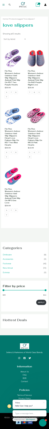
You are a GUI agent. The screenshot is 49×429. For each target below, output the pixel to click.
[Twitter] (30, 358)
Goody (42, 417)
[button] (10, 4)
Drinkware (7, 255)
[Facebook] (24, 358)
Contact (24, 381)
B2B (24, 378)
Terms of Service (24, 395)
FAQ (25, 375)
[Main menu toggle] (3, 4)
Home (5, 19)
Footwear (7, 263)
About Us (24, 372)
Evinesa (6, 272)
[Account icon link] (45, 5)
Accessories (8, 259)
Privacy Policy (24, 398)
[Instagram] (19, 358)
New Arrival (8, 268)
